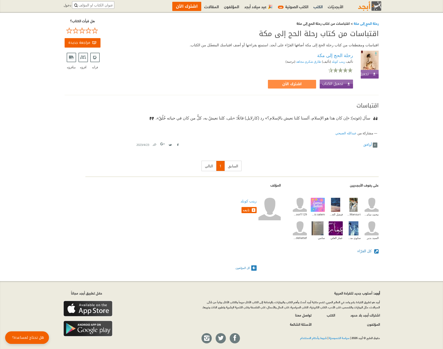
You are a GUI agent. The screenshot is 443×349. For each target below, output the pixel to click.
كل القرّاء (365, 250)
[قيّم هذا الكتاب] (82, 31)
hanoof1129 (300, 214)
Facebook (177, 143)
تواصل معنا (303, 315)
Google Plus (162, 144)
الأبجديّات (335, 6)
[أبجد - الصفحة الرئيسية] (363, 6)
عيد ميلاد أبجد (258, 6)
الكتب (318, 6)
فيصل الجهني (336, 214)
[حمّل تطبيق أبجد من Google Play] (88, 329)
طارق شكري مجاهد (308, 61)
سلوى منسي (354, 238)
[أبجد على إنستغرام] (206, 338)
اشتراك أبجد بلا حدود (365, 315)
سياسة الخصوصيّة (339, 337)
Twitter (170, 143)
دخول (67, 5)
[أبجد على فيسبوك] (234, 338)
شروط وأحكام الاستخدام (313, 337)
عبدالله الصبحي (346, 133)
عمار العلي (336, 238)
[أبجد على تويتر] (220, 338)
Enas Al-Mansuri (354, 214)
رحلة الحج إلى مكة (366, 23)
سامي (321, 238)
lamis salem (318, 214)
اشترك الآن (292, 84)
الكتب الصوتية (293, 6)
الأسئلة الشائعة (300, 324)
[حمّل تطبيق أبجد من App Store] (88, 309)
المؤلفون (231, 6)
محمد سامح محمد (372, 214)
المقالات (211, 6)
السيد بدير (373, 238)
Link (154, 143)
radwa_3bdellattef (300, 238)
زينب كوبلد (338, 61)
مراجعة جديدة (79, 42)
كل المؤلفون (242, 268)
